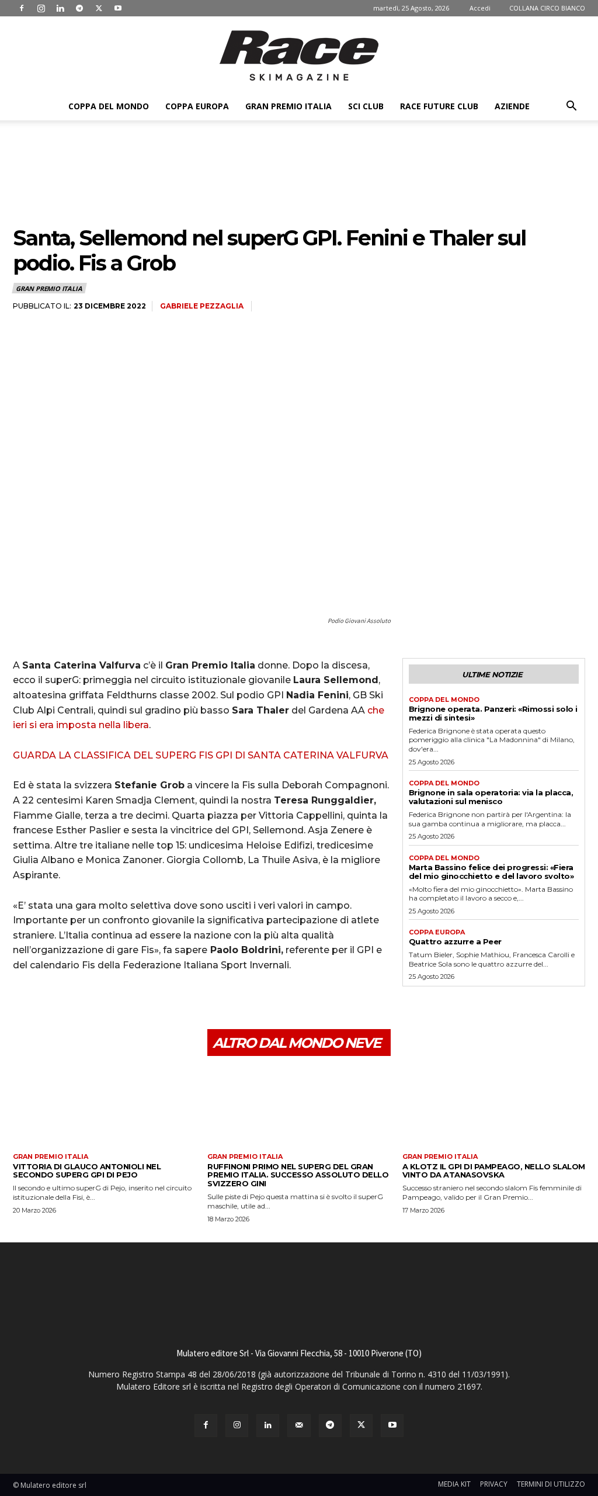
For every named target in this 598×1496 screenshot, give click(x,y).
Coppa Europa (197, 106)
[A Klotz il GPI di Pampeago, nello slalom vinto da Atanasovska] (493, 1109)
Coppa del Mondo (108, 106)
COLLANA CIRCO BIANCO (547, 8)
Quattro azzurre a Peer (455, 941)
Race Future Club (439, 106)
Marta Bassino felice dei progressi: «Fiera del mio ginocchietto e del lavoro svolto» (491, 872)
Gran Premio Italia (288, 106)
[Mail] (298, 1425)
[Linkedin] (60, 8)
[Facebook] (21, 8)
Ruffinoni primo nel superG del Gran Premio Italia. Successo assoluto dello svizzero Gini (297, 1175)
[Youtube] (118, 8)
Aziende (512, 106)
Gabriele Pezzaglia (202, 306)
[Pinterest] (78, 1001)
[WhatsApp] (105, 1001)
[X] (98, 8)
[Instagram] (41, 8)
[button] (571, 107)
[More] (132, 1001)
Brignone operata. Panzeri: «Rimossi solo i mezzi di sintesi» (493, 713)
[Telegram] (79, 8)
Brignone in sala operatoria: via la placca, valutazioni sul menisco (491, 797)
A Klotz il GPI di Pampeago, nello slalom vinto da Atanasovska (493, 1171)
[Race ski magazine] (299, 55)
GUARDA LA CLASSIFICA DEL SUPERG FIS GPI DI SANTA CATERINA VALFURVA (200, 755)
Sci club (366, 106)
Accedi (480, 8)
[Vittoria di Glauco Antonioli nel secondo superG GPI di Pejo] (104, 1109)
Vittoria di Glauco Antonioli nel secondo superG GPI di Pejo (87, 1171)
